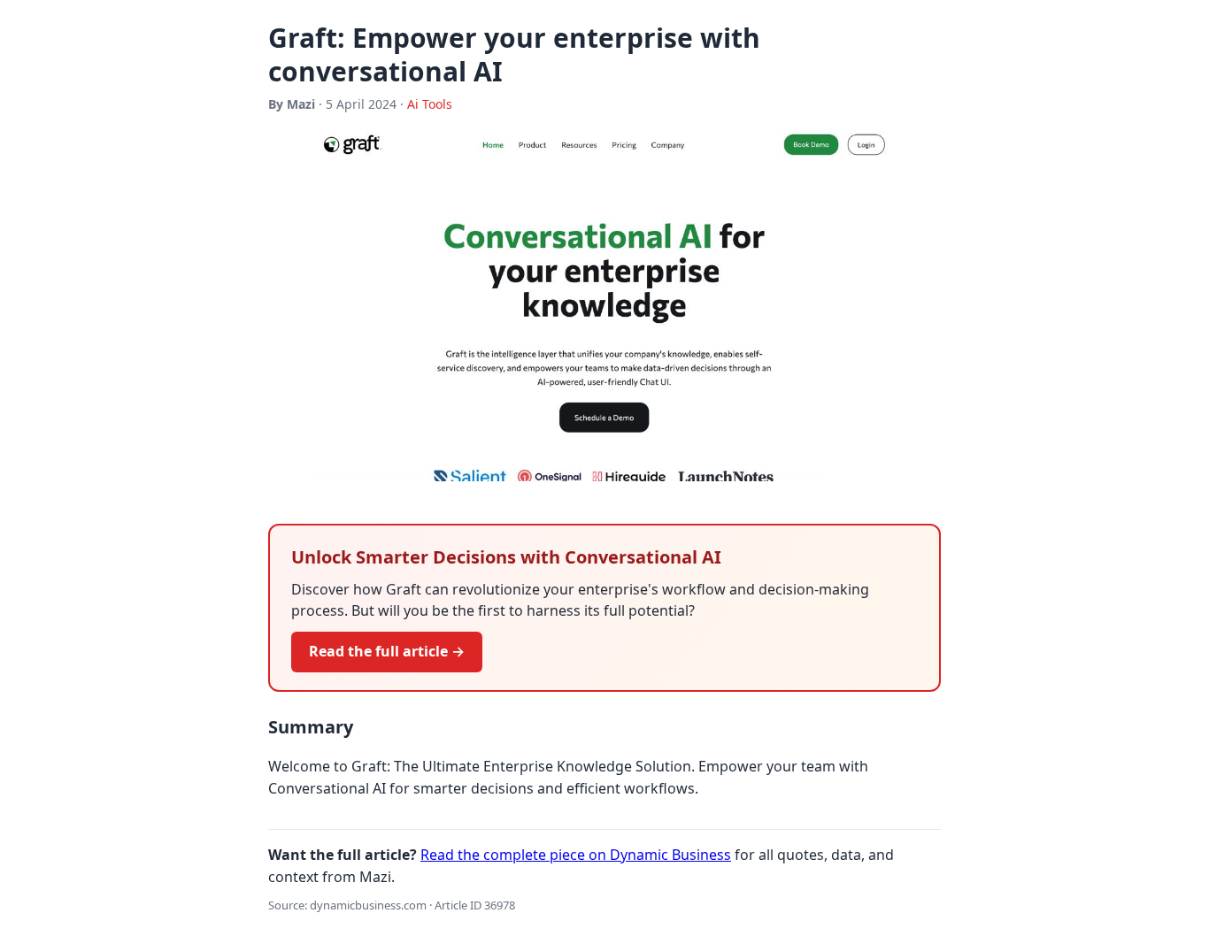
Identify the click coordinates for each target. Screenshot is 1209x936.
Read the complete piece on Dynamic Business (575, 854)
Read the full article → (387, 651)
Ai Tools (429, 104)
